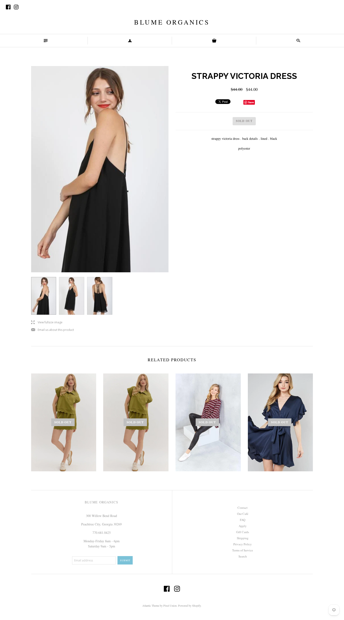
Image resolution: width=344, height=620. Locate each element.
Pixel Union (170, 605)
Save (251, 102)
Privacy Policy (242, 544)
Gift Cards (242, 532)
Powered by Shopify (189, 605)
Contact (243, 508)
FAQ (242, 520)
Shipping (243, 538)
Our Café (242, 514)
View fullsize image (46, 323)
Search (242, 556)
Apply (243, 526)
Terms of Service (242, 550)
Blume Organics (172, 22)
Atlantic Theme (150, 605)
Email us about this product (52, 330)
